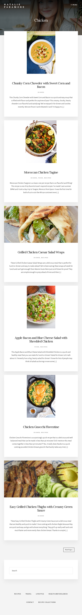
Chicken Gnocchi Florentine (41, 427)
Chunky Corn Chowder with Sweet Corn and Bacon (41, 85)
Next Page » (69, 550)
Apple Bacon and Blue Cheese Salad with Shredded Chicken (41, 339)
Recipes (47, 178)
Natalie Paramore (14, 5)
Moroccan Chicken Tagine (41, 172)
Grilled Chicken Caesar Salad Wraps (41, 252)
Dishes (41, 92)
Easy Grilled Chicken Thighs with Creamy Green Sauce (41, 508)
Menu (75, 5)
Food (40, 178)
